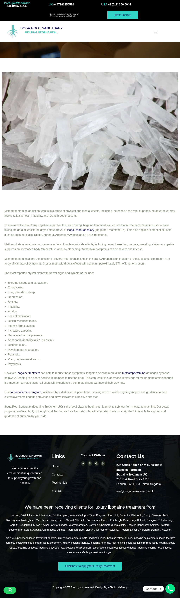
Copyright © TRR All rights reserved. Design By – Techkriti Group (90, 587)
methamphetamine (133, 373)
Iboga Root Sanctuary (80, 229)
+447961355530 (61, 4)
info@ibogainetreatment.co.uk (135, 491)
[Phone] (170, 589)
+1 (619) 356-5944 (116, 4)
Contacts (57, 474)
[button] (155, 31)
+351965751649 (17, 4)
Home (55, 466)
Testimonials (60, 482)
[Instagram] (90, 463)
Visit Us (57, 490)
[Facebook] (96, 463)
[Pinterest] (103, 463)
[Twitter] (83, 463)
